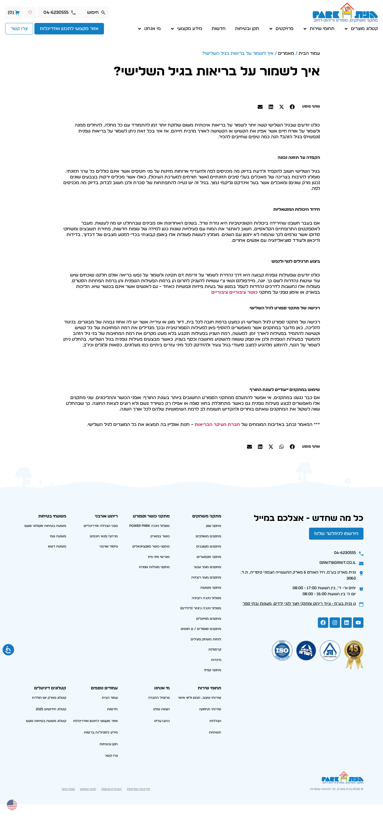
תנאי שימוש (88, 789)
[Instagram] (335, 622)
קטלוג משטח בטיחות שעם (46, 721)
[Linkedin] (346, 622)
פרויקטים (284, 28)
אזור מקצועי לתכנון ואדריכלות (95, 721)
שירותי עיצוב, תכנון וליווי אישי (199, 698)
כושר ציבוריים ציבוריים (234, 292)
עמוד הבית (309, 53)
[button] (292, 106)
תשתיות (215, 732)
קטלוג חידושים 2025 (51, 709)
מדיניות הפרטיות (138, 789)
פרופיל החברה (159, 698)
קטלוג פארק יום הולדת (49, 698)
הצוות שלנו (161, 709)
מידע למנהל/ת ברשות (101, 732)
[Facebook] (323, 622)
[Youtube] (358, 622)
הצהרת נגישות (111, 789)
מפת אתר (68, 789)
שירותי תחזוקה (210, 709)
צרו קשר (111, 755)
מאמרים (286, 53)
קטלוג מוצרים (364, 28)
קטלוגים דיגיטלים (50, 688)
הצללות (215, 721)
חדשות (219, 28)
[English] (12, 804)
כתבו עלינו (162, 721)
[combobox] (96, 13)
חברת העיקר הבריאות (217, 424)
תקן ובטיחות (247, 28)
